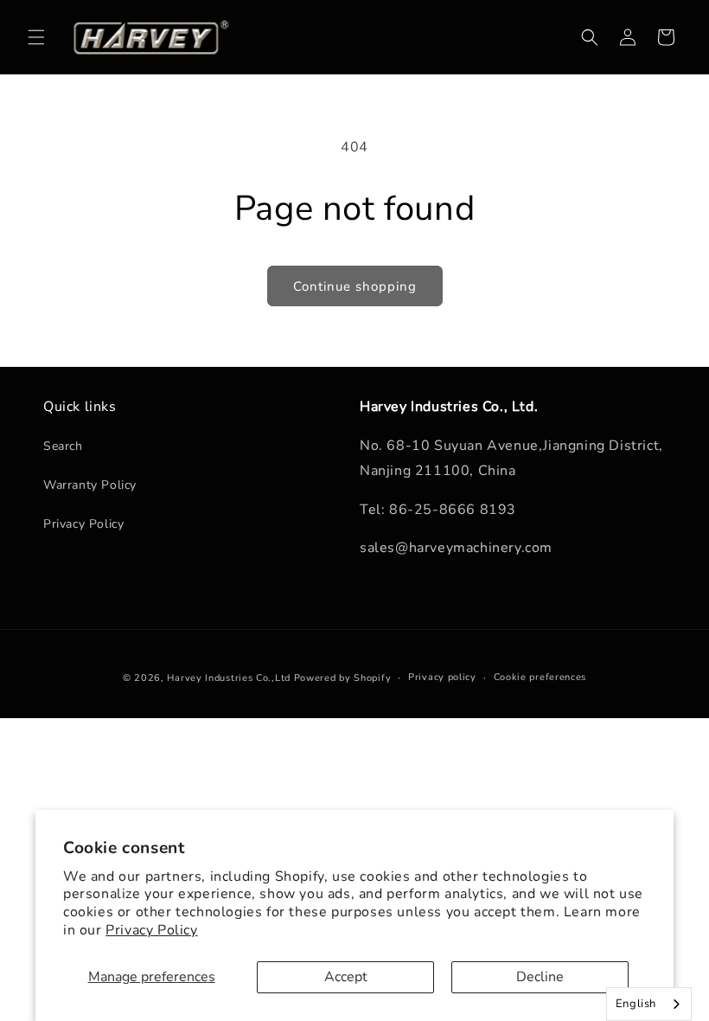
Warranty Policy (90, 485)
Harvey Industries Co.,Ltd (229, 677)
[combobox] (649, 1004)
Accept (345, 976)
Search (63, 446)
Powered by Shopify (343, 677)
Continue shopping (355, 286)
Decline (540, 976)
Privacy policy (442, 677)
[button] (36, 37)
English (636, 1003)
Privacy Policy (151, 930)
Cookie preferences (540, 677)
